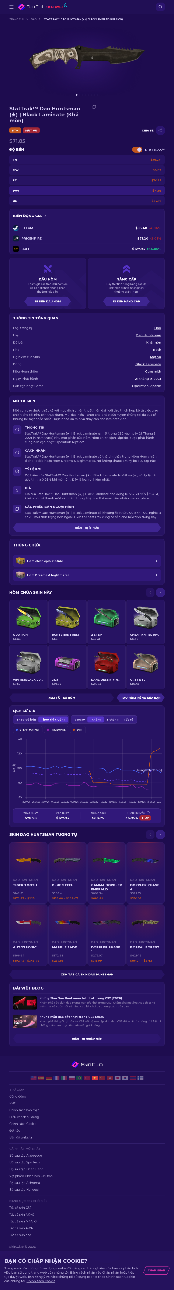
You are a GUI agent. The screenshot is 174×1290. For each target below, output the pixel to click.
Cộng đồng (17, 1096)
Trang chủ (16, 19)
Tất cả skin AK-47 (22, 1214)
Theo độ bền (26, 719)
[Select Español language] (41, 1078)
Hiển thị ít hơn (87, 527)
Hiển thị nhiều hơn (87, 1038)
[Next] (160, 592)
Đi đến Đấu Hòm (48, 301)
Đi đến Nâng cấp (126, 301)
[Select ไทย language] (133, 1078)
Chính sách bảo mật (24, 1110)
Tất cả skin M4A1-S (23, 1221)
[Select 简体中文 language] (102, 1078)
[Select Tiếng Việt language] (94, 1078)
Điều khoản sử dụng (24, 1117)
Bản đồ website (20, 1137)
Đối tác (14, 1131)
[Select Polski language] (72, 1078)
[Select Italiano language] (64, 1078)
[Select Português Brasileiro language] (79, 1078)
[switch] (137, 150)
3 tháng (113, 719)
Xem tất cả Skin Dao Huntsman (87, 974)
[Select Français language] (56, 1078)
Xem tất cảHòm (61, 697)
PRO (13, 1103)
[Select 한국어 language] (125, 1078)
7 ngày (79, 719)
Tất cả (128, 719)
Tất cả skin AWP (21, 1228)
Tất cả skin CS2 (20, 1208)
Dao (34, 19)
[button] (28, 872)
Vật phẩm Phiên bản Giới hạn (31, 1176)
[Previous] (150, 592)
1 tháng (95, 719)
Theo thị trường (53, 719)
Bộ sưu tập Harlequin (25, 1190)
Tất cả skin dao (20, 1235)
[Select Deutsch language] (49, 1078)
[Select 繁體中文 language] (110, 1078)
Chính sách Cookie (22, 1124)
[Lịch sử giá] (45, 215)
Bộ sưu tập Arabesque (25, 1155)
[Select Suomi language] (140, 1078)
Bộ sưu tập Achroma (24, 1183)
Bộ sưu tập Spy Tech (24, 1162)
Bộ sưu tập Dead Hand (26, 1169)
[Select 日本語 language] (117, 1078)
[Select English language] (33, 1078)
